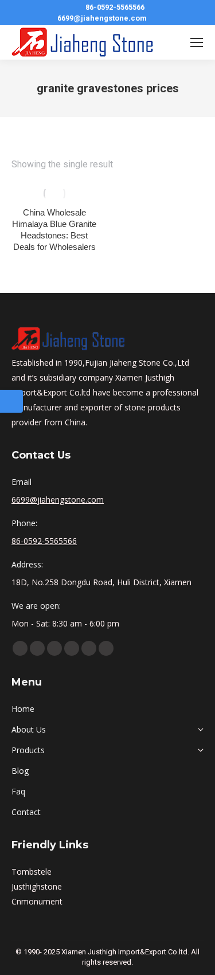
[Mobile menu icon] (197, 42)
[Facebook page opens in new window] (20, 648)
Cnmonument (36, 901)
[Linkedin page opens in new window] (54, 648)
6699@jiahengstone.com (102, 18)
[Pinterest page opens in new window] (71, 648)
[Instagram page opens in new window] (88, 648)
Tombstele (31, 871)
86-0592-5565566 (114, 7)
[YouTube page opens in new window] (37, 648)
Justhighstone (36, 886)
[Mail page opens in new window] (106, 648)
